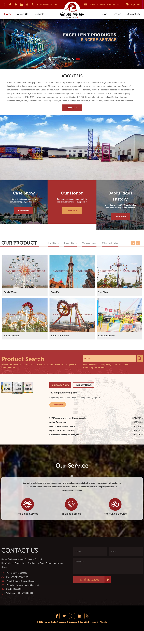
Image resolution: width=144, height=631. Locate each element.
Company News (60, 385)
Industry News (83, 385)
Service (117, 14)
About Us (22, 14)
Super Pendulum (60, 335)
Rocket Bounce (106, 335)
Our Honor (72, 193)
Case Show (24, 193)
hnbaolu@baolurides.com (108, 4)
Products (39, 14)
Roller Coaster (11, 335)
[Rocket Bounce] (119, 315)
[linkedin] (21, 4)
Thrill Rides (53, 243)
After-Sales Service (115, 513)
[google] (16, 4)
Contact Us (133, 14)
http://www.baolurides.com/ (27, 585)
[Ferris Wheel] (25, 271)
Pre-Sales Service (27, 513)
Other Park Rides (110, 243)
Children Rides (89, 243)
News (104, 14)
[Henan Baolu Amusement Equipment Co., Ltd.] (72, 10)
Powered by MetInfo (97, 622)
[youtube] (27, 4)
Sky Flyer (103, 292)
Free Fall (55, 292)
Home (8, 14)
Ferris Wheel (10, 292)
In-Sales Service (71, 513)
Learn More (72, 108)
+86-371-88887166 (48, 4)
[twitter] (10, 4)
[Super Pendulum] (72, 315)
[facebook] (4, 4)
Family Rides (70, 243)
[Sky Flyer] (119, 271)
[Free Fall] (72, 271)
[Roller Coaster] (25, 315)
